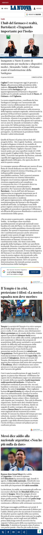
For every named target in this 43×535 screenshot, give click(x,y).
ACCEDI (38, 8)
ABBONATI (5, 3)
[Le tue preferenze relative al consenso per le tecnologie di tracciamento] (39, 531)
